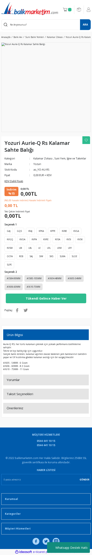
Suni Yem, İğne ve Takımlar (70, 158)
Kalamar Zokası (42, 158)
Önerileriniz (15, 408)
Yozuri (37, 164)
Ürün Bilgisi (15, 335)
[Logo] (29, 8)
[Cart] (67, 9)
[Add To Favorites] (86, 140)
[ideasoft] (23, 552)
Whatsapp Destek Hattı (71, 548)
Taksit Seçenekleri (20, 394)
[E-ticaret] (45, 552)
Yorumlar (13, 380)
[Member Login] (88, 9)
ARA (85, 24)
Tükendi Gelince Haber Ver (46, 298)
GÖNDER (84, 479)
